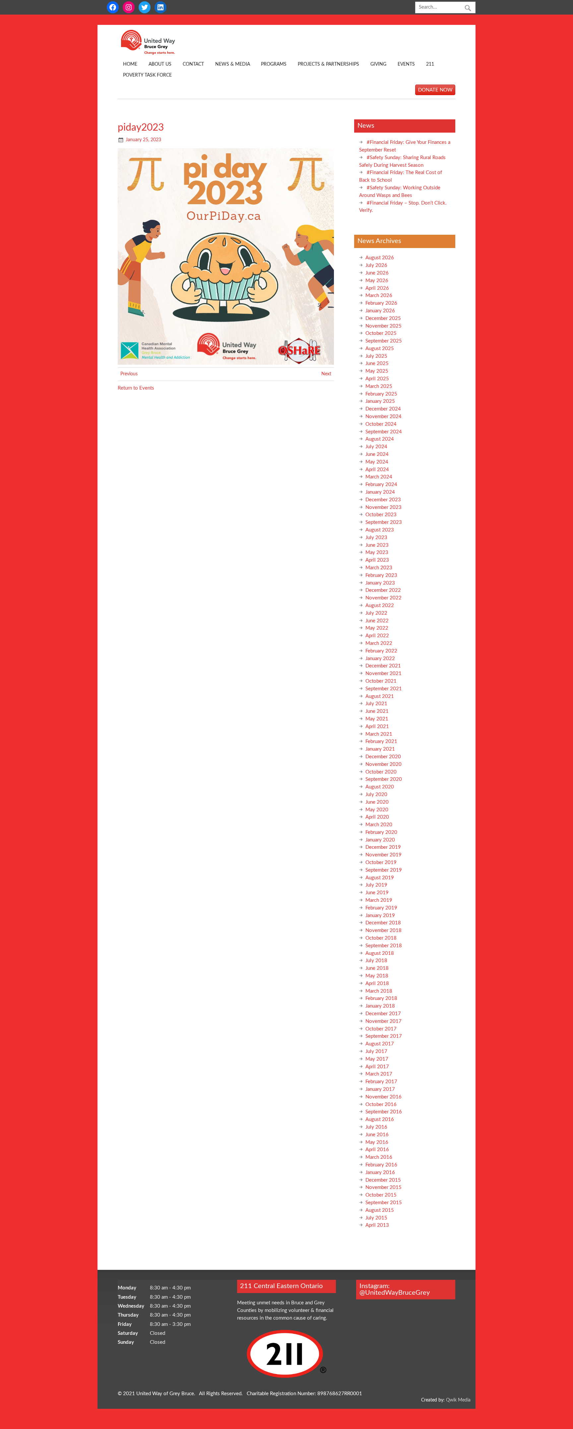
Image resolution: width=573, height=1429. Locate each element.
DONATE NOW (435, 89)
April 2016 (377, 1149)
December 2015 (383, 1180)
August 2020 (379, 786)
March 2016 (378, 1157)
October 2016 (381, 1104)
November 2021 (383, 673)
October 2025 (381, 333)
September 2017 (383, 1036)
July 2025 (376, 356)
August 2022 (379, 605)
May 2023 (376, 552)
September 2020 (383, 779)
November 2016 (383, 1096)
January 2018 (380, 1006)
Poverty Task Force (147, 75)
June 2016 (377, 1134)
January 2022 (380, 658)
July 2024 (376, 446)
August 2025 (379, 348)
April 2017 (377, 1066)
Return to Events (136, 388)
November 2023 (383, 507)
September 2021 (383, 688)
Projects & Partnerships (328, 64)
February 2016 (381, 1164)
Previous (129, 374)
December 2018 (383, 922)
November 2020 (383, 764)
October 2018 (381, 938)
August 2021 (379, 696)
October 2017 (381, 1028)
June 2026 (377, 273)
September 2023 (383, 522)
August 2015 (379, 1210)
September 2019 (383, 870)
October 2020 (381, 772)
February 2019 (381, 907)
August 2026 (379, 257)
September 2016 (383, 1111)
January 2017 (380, 1089)
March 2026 (378, 295)
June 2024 (377, 454)
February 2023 (381, 575)
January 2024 (380, 492)
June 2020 (377, 802)
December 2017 (383, 1013)
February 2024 (381, 484)
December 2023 (383, 499)
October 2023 (381, 514)
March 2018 (378, 991)
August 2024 (379, 439)
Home (130, 64)
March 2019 (378, 900)
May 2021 (376, 718)
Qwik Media (458, 1400)
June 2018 (377, 968)
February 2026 (381, 303)
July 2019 (376, 885)
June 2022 (377, 620)
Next (326, 374)
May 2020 (376, 809)
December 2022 (383, 590)
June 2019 (377, 892)
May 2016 (376, 1142)
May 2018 (376, 975)
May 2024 (376, 462)
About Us (160, 64)
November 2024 (383, 416)
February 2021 (381, 741)
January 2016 (380, 1172)
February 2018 (381, 998)
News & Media (232, 64)
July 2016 (376, 1127)
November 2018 (383, 930)
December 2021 (383, 665)
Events (406, 64)
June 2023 (377, 545)
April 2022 (377, 635)
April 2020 (377, 817)
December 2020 (383, 756)
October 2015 (381, 1195)
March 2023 (378, 567)
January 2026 (380, 310)
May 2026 (376, 280)
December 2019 (383, 847)
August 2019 (379, 877)
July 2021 (376, 703)
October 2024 (381, 424)
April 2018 (377, 983)
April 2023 (377, 560)
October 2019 (381, 862)
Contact (193, 64)
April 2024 (377, 469)
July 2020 (376, 794)
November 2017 (383, 1021)
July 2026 (376, 265)
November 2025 (383, 326)
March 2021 (378, 734)
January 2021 (380, 749)
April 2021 (377, 726)
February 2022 (381, 651)
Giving (378, 64)
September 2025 (383, 341)
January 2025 (380, 401)
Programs (273, 64)
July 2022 (376, 613)
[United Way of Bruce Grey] (155, 53)
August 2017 (379, 1043)
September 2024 (383, 431)
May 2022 (376, 628)
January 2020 (380, 840)
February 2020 (381, 832)
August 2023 (379, 530)
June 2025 (377, 363)
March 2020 (378, 824)
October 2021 (381, 681)
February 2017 (381, 1081)
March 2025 (378, 386)
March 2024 (378, 476)
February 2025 (381, 394)
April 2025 (377, 378)
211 (430, 64)
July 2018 (376, 960)
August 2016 (379, 1119)
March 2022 (378, 643)
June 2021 (377, 711)
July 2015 (376, 1217)
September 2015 (383, 1202)
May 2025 (376, 371)
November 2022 (383, 597)
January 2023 (380, 583)
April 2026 (377, 288)
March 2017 (378, 1074)
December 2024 (383, 408)
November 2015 (383, 1187)
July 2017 (376, 1051)
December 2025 (383, 318)
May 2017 (376, 1059)
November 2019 (383, 854)
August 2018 (379, 953)
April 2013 (377, 1225)
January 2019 (380, 915)
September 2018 (383, 945)
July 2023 (376, 537)
